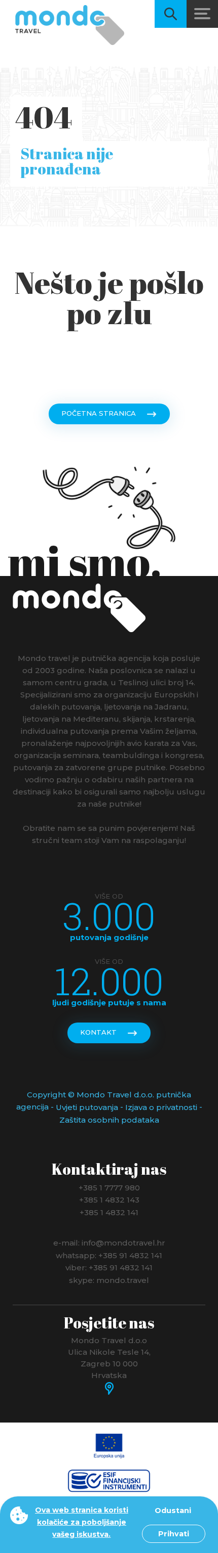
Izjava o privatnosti (161, 1107)
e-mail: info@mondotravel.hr (109, 1243)
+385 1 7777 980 (109, 1187)
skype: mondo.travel (109, 1279)
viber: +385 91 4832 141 (109, 1267)
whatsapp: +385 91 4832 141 (109, 1255)
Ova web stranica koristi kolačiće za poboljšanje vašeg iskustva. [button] (81, 1522)
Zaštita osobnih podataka (109, 1120)
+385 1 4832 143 (109, 1200)
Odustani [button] (173, 1510)
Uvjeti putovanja (87, 1107)
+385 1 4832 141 (109, 1212)
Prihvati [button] (173, 1533)
